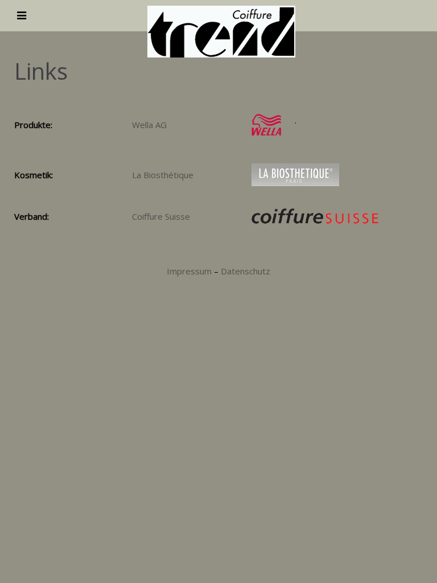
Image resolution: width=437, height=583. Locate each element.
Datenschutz (245, 271)
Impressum (189, 271)
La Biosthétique (162, 174)
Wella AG (149, 124)
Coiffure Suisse (161, 216)
